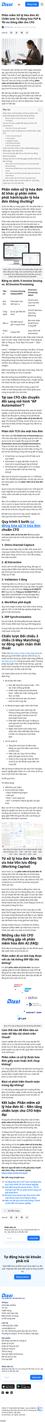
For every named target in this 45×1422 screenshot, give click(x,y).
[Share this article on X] (16, 32)
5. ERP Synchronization (12, 146)
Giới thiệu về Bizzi (9, 1305)
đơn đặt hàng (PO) (9, 661)
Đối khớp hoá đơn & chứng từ (14, 1340)
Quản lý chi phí (8, 1343)
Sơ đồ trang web (8, 1318)
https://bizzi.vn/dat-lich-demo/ (15, 1173)
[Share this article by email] (22, 32)
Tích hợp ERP (7, 1359)
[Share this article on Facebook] (11, 32)
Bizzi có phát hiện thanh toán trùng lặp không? (20, 178)
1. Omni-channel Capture (13, 136)
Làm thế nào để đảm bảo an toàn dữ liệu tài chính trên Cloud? (23, 169)
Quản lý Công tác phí (10, 1346)
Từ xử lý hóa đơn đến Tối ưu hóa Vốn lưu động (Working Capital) (20, 154)
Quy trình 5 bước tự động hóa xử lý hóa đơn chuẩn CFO (22, 132)
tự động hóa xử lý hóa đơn (21, 523)
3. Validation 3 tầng (11, 141)
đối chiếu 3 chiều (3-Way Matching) (25, 653)
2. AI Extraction (10, 138)
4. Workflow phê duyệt (12, 143)
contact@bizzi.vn (9, 1328)
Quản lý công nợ (8, 1348)
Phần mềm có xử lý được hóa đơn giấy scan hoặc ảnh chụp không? (22, 174)
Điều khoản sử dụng (10, 1316)
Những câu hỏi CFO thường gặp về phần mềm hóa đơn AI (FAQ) (22, 160)
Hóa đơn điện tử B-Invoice (12, 1354)
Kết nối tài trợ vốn (9, 1356)
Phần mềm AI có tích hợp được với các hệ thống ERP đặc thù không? (22, 165)
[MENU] (42, 4)
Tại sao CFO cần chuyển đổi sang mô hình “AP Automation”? (20, 124)
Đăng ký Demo (22, 1277)
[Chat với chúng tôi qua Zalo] (40, 1408)
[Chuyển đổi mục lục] (38, 110)
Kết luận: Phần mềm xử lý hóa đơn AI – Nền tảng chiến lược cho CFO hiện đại (21, 181)
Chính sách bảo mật (10, 1313)
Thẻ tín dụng (7, 1351)
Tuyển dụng (6, 1310)
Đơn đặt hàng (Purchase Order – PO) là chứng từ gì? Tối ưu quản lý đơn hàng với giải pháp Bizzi (23, 1190)
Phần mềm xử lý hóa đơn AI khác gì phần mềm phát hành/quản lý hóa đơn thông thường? (20, 114)
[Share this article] (27, 32)
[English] (19, 4)
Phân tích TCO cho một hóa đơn (15, 128)
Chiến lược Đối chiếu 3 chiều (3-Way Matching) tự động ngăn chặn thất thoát (21, 149)
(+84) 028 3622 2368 (10, 1325)
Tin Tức (5, 1308)
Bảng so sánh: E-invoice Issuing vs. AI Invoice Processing (19, 119)
